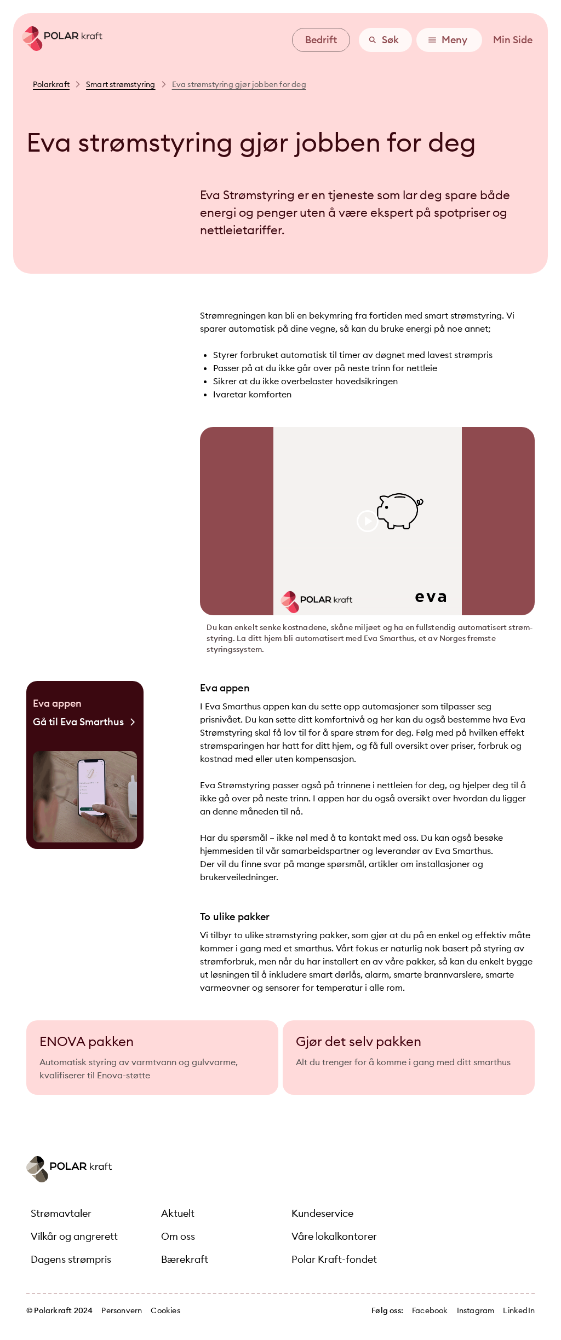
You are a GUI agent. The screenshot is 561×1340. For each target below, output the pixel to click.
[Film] (367, 521)
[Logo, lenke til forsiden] (57, 47)
